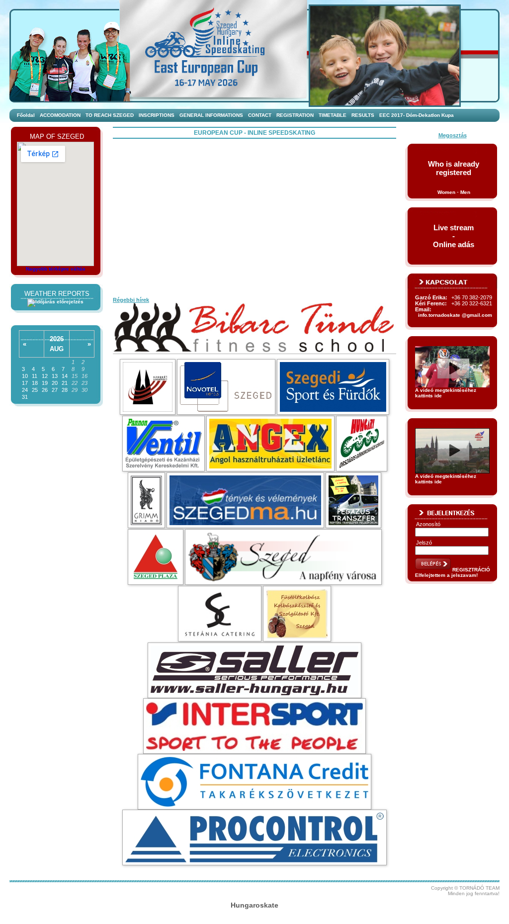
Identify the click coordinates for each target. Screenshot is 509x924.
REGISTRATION (295, 115)
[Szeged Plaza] (155, 557)
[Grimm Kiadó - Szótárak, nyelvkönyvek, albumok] (146, 500)
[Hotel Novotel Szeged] (226, 387)
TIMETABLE (332, 115)
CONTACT (259, 115)
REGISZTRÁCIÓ (471, 569)
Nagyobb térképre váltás (55, 269)
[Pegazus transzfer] (353, 500)
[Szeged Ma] (245, 500)
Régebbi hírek (131, 300)
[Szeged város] (283, 557)
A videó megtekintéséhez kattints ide (445, 392)
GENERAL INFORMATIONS (211, 115)
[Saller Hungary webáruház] (254, 670)
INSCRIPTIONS (156, 115)
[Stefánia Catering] (219, 614)
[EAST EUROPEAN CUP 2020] (229, 49)
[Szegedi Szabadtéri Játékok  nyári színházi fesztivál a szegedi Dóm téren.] (147, 387)
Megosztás (452, 135)
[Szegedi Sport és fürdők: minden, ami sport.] (333, 387)
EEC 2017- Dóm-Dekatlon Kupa (416, 115)
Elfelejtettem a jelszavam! (446, 575)
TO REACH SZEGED (109, 115)
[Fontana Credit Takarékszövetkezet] (254, 782)
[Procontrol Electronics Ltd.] (254, 837)
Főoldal (26, 115)
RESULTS (362, 115)
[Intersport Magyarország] (254, 726)
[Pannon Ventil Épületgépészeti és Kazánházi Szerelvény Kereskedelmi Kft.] (163, 443)
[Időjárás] (55, 301)
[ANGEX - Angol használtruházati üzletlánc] (270, 443)
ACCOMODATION (60, 115)
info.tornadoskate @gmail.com (455, 315)
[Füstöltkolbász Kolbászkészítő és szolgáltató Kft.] (297, 614)
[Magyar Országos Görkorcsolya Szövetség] (361, 443)
